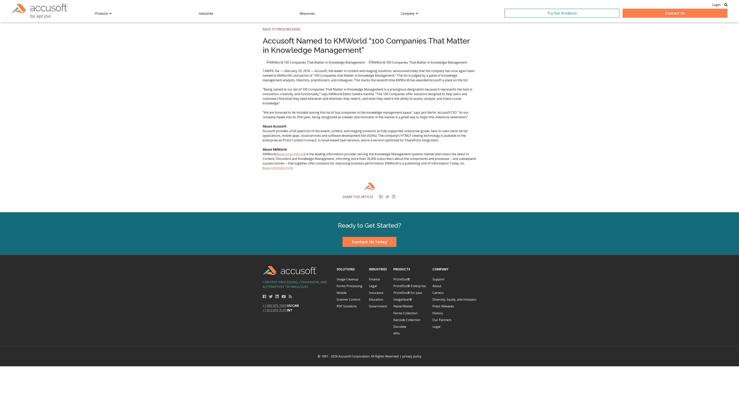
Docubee (399, 327)
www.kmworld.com (291, 154)
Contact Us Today (369, 241)
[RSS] (290, 296)
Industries (378, 269)
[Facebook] (264, 296)
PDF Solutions (347, 306)
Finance (374, 279)
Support (438, 279)
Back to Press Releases (282, 29)
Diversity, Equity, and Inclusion (454, 299)
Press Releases (443, 306)
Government (378, 306)
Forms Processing (349, 286)
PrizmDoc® (401, 279)
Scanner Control (348, 299)
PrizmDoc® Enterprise (409, 286)
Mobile (342, 293)
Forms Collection (405, 313)
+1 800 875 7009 (274, 306)
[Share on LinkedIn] (393, 197)
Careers (438, 293)
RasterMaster (403, 306)
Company (440, 269)
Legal (373, 286)
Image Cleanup (347, 279)
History (437, 313)
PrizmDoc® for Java (407, 293)
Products (401, 269)
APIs (396, 333)
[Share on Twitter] (387, 197)
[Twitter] (271, 296)
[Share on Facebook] (381, 197)
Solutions (346, 269)
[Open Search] (725, 5)
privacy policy (411, 356)
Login (716, 5)
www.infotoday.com (278, 168)
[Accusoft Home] (40, 11)
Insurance (376, 293)
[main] (369, 117)
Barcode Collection (406, 320)
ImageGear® (402, 299)
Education (376, 299)
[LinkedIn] (277, 296)
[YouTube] (284, 296)
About (436, 286)
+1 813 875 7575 (274, 310)
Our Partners (441, 320)
